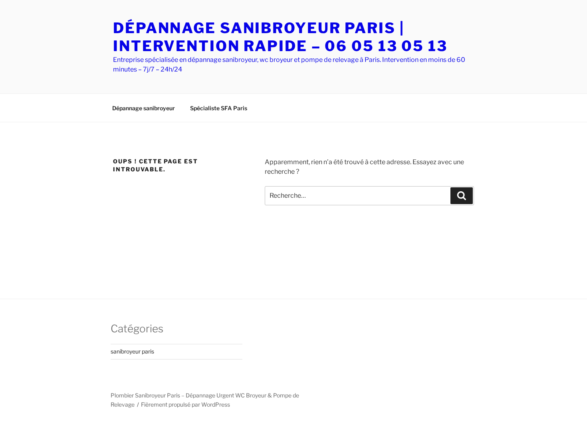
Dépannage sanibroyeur (143, 108)
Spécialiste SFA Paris (218, 108)
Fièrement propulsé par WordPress (185, 404)
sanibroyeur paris (132, 351)
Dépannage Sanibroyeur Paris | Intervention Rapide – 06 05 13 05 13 (280, 37)
